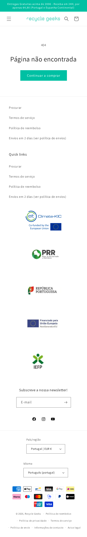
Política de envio (20, 527)
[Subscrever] (66, 402)
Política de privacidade (32, 520)
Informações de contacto (49, 527)
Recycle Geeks (33, 513)
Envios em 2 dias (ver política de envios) (37, 138)
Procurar (15, 108)
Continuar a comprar (43, 75)
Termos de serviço (22, 118)
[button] (9, 19)
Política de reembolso (25, 128)
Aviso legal (74, 527)
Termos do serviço (61, 520)
